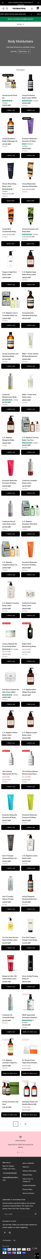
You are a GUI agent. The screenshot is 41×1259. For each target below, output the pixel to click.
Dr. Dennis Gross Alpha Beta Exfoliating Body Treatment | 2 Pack (30, 1061)
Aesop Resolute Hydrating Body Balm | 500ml (30, 314)
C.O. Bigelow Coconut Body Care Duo (30, 439)
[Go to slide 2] (19, 1152)
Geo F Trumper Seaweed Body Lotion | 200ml (10, 857)
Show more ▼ (24, 51)
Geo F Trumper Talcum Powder (8, 898)
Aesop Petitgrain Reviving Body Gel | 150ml (29, 898)
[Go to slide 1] (17, 1152)
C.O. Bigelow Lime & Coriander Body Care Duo (10, 314)
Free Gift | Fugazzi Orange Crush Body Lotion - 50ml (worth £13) (29, 939)
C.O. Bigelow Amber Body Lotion (29, 734)
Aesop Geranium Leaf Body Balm (30, 230)
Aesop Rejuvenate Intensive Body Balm (29, 185)
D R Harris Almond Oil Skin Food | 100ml (10, 691)
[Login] (32, 9)
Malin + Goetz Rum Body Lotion (29, 396)
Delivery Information (29, 1171)
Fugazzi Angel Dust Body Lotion (9, 273)
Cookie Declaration (29, 1185)
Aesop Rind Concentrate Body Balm (9, 230)
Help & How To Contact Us (28, 1180)
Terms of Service (28, 1193)
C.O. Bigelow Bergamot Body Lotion (8, 439)
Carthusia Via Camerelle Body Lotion (8, 1016)
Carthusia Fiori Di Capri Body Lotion (9, 523)
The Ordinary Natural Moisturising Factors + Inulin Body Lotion (30, 772)
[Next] (25, 1124)
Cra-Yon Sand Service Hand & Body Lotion (10, 939)
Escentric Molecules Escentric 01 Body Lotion (29, 140)
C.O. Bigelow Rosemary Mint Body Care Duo (30, 523)
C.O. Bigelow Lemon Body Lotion (29, 857)
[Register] (35, 1214)
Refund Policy (27, 1175)
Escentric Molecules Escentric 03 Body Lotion (29, 816)
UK (14, 1240)
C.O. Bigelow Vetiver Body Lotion (9, 734)
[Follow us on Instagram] (9, 1232)
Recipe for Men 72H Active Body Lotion (9, 977)
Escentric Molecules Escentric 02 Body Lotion (29, 563)
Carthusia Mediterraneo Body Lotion (9, 396)
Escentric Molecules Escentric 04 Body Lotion (9, 482)
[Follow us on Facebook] (5, 1232)
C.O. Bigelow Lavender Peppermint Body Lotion (10, 1061)
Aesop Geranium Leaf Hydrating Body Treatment (10, 355)
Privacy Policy (27, 1189)
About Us (26, 1167)
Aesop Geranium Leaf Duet (10, 1103)
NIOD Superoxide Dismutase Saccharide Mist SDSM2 (30, 1016)
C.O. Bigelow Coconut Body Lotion (10, 604)
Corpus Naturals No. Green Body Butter (9, 645)
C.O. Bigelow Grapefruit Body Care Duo (10, 563)
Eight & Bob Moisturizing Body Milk (29, 645)
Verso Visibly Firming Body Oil (30, 977)
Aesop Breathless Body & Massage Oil (9, 140)
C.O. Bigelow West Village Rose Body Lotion (29, 691)
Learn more (20, 4)
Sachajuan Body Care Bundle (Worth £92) (30, 1103)
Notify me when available (31, 1032)
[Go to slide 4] (23, 1152)
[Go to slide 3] (21, 1152)
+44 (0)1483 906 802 (10, 1173)
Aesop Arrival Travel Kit (9, 96)
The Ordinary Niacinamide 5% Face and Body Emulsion (10, 772)
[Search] (7, 9)
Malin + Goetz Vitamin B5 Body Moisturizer (30, 355)
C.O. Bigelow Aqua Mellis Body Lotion (29, 273)
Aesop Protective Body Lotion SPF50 (29, 96)
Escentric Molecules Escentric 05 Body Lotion (9, 816)
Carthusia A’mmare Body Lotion (29, 604)
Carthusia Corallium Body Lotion (29, 482)
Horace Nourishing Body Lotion (9, 185)
